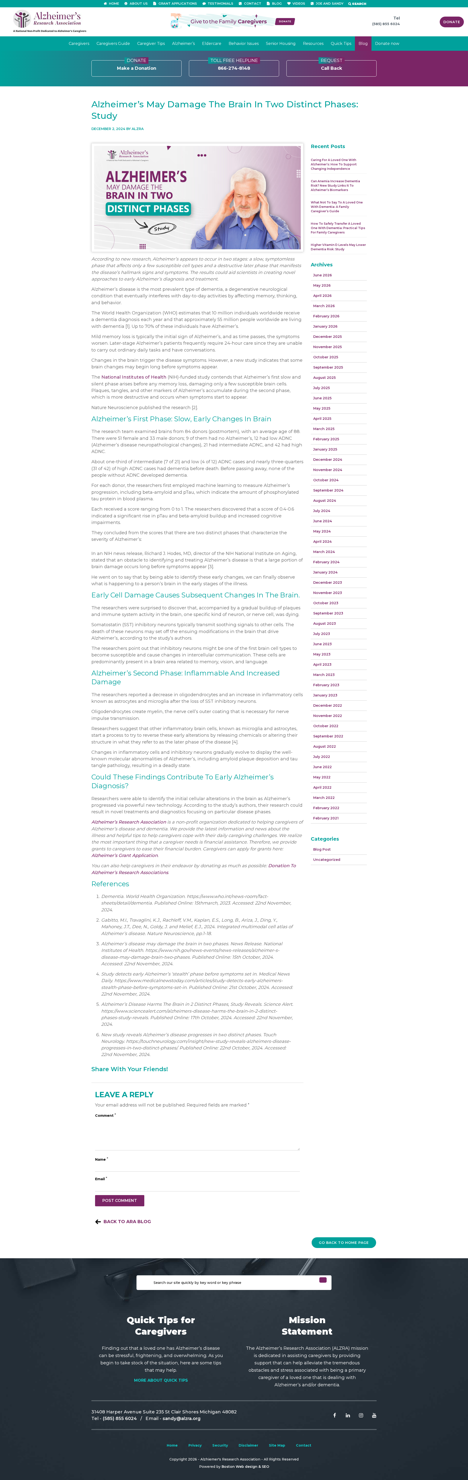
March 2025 (323, 429)
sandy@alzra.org (182, 1418)
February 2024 (326, 562)
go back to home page (344, 1242)
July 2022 (321, 757)
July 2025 (321, 388)
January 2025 (325, 449)
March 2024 (324, 552)
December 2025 (327, 336)
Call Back (331, 65)
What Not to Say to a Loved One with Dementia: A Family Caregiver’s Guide (337, 207)
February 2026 (326, 316)
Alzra (138, 129)
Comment (105, 1115)
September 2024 (328, 490)
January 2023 (325, 695)
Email (101, 1179)
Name (101, 1159)
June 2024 (322, 521)
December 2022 (327, 705)
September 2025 (328, 367)
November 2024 (327, 470)
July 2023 (321, 634)
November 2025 (327, 347)
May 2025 (321, 408)
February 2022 (326, 808)
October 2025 (325, 357)
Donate (451, 22)
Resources (313, 43)
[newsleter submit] (323, 1280)
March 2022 (324, 797)
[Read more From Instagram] (357, 1415)
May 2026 (322, 285)
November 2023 (327, 593)
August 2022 (324, 746)
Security (220, 1445)
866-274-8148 (234, 65)
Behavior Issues (244, 43)
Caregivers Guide (113, 43)
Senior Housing (281, 43)
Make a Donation (136, 65)
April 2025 (322, 418)
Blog (363, 43)
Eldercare (211, 43)
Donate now (387, 43)
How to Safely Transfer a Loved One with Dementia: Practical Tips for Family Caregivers (338, 228)
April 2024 (322, 541)
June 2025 (322, 398)
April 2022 (322, 787)
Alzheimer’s (183, 43)
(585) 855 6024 (386, 24)
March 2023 (324, 675)
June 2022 (322, 767)
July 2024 (321, 511)
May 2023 (322, 654)
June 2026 (322, 275)
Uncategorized (326, 859)
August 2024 (324, 500)
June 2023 (322, 644)
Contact (303, 1445)
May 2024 (322, 531)
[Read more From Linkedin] (344, 1415)
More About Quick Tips (161, 1380)
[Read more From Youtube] (370, 1415)
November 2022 (327, 716)
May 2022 (322, 777)
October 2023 (325, 603)
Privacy (195, 1445)
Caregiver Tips (151, 43)
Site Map (277, 1445)
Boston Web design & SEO (245, 1466)
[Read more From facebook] (331, 1415)
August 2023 (324, 623)
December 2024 (327, 459)
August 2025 (324, 377)
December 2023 (327, 582)
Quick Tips (341, 43)
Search (359, 4)
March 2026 (324, 306)
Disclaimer (248, 1445)
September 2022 (328, 736)
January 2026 (325, 326)
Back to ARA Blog (127, 1221)
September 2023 (328, 613)
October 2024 (326, 480)
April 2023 (322, 664)
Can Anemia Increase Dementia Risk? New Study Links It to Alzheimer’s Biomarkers (335, 185)
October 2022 (325, 726)
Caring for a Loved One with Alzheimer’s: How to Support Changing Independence (334, 164)
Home (172, 1445)
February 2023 (326, 685)
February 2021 (326, 818)
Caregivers (79, 43)
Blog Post (322, 849)
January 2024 (325, 572)
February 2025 (326, 439)
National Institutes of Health (133, 377)
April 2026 (322, 295)
